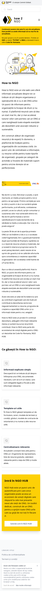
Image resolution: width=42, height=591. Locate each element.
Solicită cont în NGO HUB (21, 523)
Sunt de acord (9, 585)
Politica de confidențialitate (13, 554)
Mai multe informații (23, 585)
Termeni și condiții (9, 559)
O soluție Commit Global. (22, 2)
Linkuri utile (8, 550)
